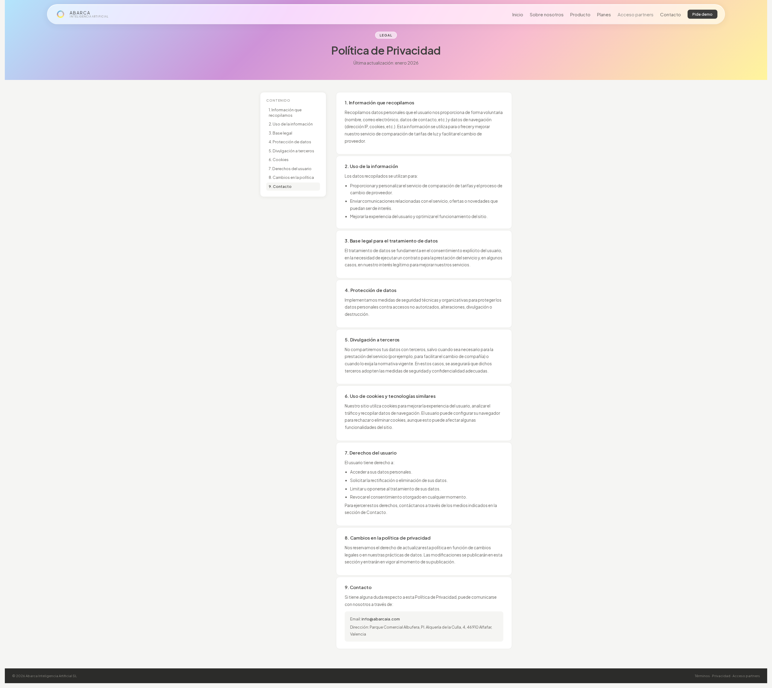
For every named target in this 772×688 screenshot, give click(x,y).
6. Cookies (279, 159)
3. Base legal (280, 133)
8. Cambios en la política (291, 177)
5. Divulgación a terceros (291, 150)
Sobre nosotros (547, 14)
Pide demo (702, 14)
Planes (604, 14)
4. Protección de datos (290, 141)
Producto (580, 14)
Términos (702, 676)
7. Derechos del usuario (290, 168)
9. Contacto (280, 186)
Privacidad (721, 676)
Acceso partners (635, 14)
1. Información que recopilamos (285, 112)
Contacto (670, 14)
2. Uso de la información (291, 124)
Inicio (517, 14)
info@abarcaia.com (381, 619)
